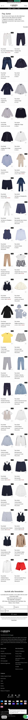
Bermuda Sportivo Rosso (20, 577)
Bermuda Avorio (18, 452)
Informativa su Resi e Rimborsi (20, 659)
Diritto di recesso (19, 669)
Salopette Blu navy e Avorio (21, 271)
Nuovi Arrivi (3, 678)
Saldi (2, 681)
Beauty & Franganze (5, 690)
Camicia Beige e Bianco (6, 426)
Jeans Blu (3, 74)
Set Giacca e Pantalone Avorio (6, 220)
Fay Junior (3, 48)
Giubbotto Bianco (4, 577)
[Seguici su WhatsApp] (19, 695)
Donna (9, 8)
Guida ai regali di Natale (6, 676)
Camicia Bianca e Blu (19, 528)
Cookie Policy (18, 656)
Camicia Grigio (18, 100)
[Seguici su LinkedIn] (16, 695)
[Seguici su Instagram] (12, 695)
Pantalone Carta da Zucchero (19, 375)
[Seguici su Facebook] (9, 695)
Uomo (14, 8)
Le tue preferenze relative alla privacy (8, 715)
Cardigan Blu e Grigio (5, 148)
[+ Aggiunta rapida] (12, 45)
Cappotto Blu (4, 100)
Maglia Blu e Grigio (19, 124)
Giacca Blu (17, 74)
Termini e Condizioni (19, 651)
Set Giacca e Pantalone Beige (20, 172)
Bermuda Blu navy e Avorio (21, 220)
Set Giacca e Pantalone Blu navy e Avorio (21, 196)
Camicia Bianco (18, 426)
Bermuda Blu (4, 196)
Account (2, 651)
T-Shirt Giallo (4, 349)
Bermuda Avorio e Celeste (7, 528)
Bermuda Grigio (18, 349)
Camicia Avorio (18, 148)
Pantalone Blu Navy (5, 271)
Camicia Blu (3, 124)
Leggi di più (4, 22)
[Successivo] (27, 2)
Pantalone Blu (18, 50)
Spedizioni (3, 658)
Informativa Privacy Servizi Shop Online (21, 663)
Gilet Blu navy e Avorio (6, 246)
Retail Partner (9, 714)
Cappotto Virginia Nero (6, 323)
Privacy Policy (14, 620)
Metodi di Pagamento (5, 663)
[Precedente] (0, 2)
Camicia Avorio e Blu (5, 297)
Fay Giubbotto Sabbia (19, 552)
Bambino (3, 688)
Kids (19, 8)
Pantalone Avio (4, 375)
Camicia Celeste (4, 172)
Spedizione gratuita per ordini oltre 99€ (14, 2)
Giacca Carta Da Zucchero (21, 400)
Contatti (17, 666)
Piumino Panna (18, 297)
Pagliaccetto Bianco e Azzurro (19, 323)
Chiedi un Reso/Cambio (6, 653)
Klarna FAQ (3, 656)
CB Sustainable (4, 660)
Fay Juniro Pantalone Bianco (7, 50)
